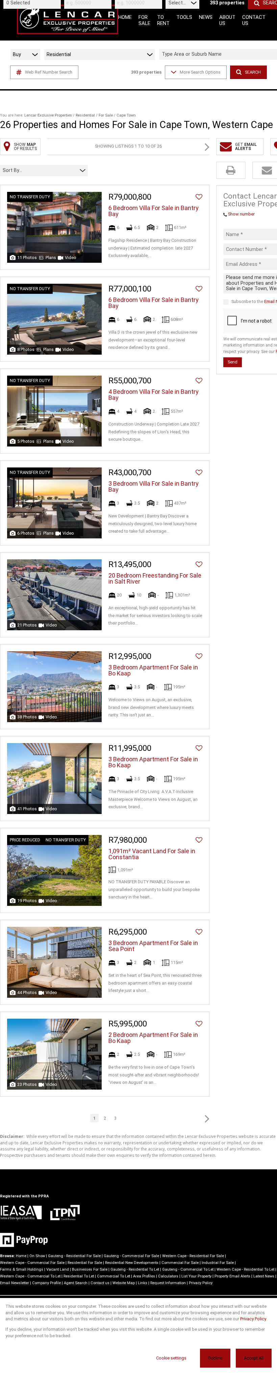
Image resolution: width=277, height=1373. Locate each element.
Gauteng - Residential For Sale (74, 1256)
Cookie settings (171, 1358)
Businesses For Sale (89, 1269)
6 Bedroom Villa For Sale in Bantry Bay (153, 211)
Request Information (168, 1283)
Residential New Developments (131, 1263)
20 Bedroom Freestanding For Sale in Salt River (154, 579)
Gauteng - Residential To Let (134, 1269)
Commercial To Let (113, 1276)
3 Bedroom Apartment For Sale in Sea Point (153, 946)
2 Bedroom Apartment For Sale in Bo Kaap (153, 1038)
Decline (215, 1358)
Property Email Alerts (232, 1276)
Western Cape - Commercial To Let (30, 1276)
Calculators (168, 1276)
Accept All (253, 1358)
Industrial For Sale (218, 1263)
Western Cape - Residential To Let (245, 1269)
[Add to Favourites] (199, 197)
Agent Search (75, 1283)
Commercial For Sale (180, 1263)
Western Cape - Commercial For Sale (32, 1263)
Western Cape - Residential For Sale (193, 1256)
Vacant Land (57, 1269)
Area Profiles (144, 1276)
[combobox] (33, 3)
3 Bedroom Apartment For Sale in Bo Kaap (153, 670)
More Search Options (200, 72)
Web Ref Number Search (48, 72)
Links (142, 1283)
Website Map (123, 1283)
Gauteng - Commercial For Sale (131, 1256)
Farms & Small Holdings (21, 1269)
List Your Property (196, 1276)
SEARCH (253, 72)
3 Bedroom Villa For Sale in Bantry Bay (153, 487)
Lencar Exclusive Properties (48, 115)
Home (21, 1256)
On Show (37, 1256)
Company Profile (46, 1283)
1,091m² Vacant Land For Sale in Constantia (151, 854)
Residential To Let (79, 1276)
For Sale (106, 115)
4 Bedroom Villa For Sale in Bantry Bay (153, 395)
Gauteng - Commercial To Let (187, 1269)
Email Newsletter (14, 1283)
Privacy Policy (200, 1283)
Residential (85, 115)
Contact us (100, 1283)
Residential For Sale (85, 1263)
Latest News (263, 1276)
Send (232, 361)
